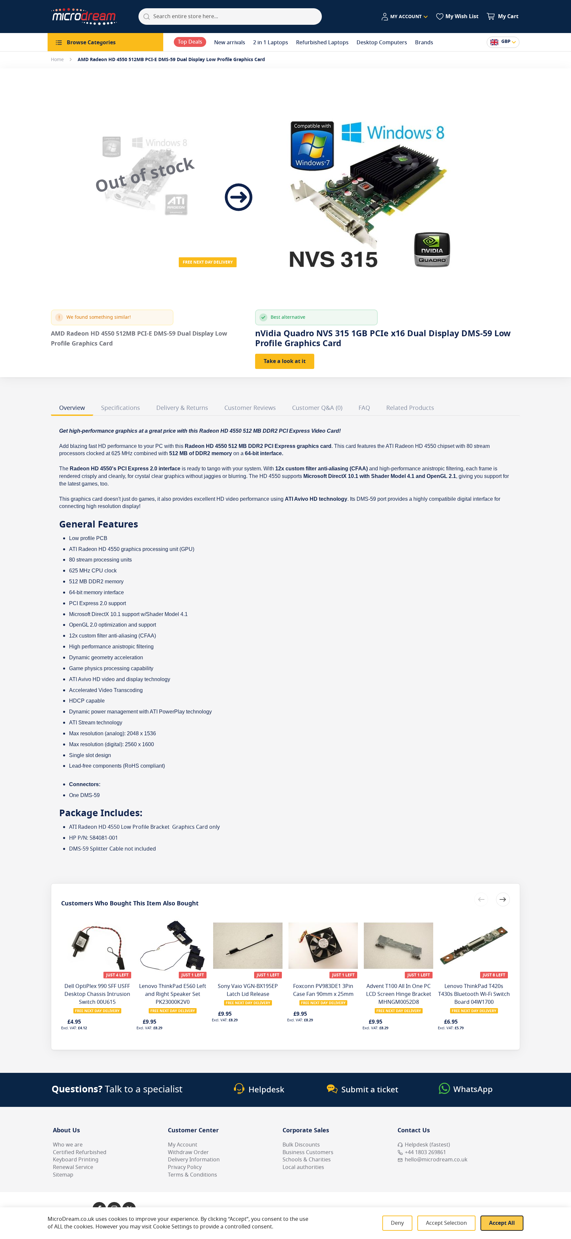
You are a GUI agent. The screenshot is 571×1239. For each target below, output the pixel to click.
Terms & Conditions (192, 1175)
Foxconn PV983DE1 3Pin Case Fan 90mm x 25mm (323, 990)
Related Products (410, 408)
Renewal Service (73, 1167)
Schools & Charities (307, 1160)
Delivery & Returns (182, 408)
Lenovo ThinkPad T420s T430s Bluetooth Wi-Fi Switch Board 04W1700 (474, 994)
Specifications (120, 408)
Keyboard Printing (75, 1160)
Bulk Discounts (301, 1145)
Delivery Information (194, 1160)
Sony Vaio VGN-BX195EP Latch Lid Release (248, 990)
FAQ (364, 408)
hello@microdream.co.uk (436, 1160)
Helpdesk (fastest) (427, 1145)
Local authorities (303, 1167)
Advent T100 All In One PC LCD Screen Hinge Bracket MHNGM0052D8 (398, 994)
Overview (72, 408)
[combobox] (230, 16)
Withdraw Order (188, 1152)
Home (57, 59)
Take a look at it (285, 361)
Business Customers (308, 1152)
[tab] (72, 409)
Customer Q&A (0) (317, 408)
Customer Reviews (250, 408)
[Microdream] (84, 16)
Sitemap (63, 1175)
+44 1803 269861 (425, 1152)
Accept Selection (446, 1223)
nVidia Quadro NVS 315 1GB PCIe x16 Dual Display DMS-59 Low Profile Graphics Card (383, 338)
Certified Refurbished (79, 1152)
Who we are (68, 1145)
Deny (397, 1223)
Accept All (502, 1223)
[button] (404, 17)
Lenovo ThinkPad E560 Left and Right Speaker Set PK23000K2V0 (172, 994)
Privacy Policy (185, 1167)
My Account (182, 1145)
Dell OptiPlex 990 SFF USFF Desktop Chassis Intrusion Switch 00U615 (97, 994)
